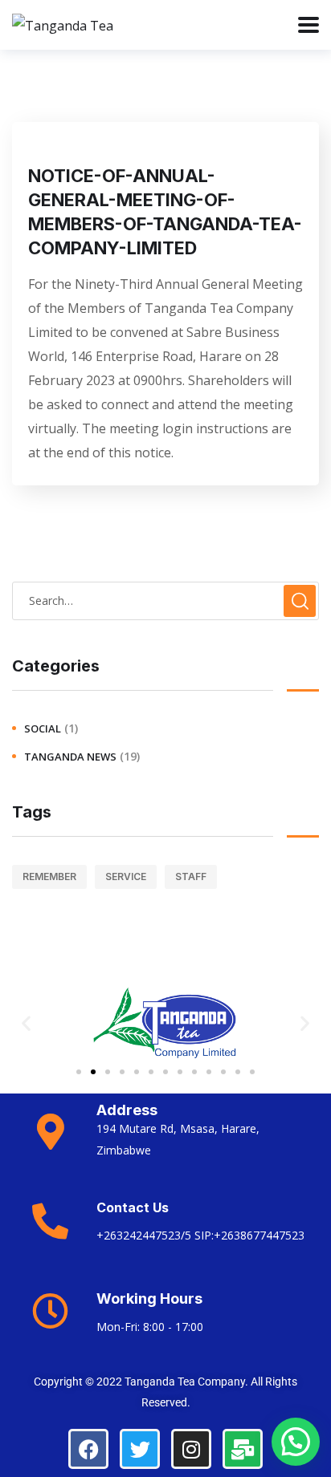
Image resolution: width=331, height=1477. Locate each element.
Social (42, 728)
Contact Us (132, 1207)
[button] (26, 1023)
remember (49, 876)
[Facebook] (88, 1449)
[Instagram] (191, 1449)
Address (126, 1110)
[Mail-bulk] (243, 1449)
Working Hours (149, 1298)
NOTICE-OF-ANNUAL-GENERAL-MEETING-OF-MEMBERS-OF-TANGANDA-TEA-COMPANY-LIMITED (165, 211)
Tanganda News (70, 756)
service (125, 876)
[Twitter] (140, 1449)
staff (190, 876)
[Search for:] (165, 600)
